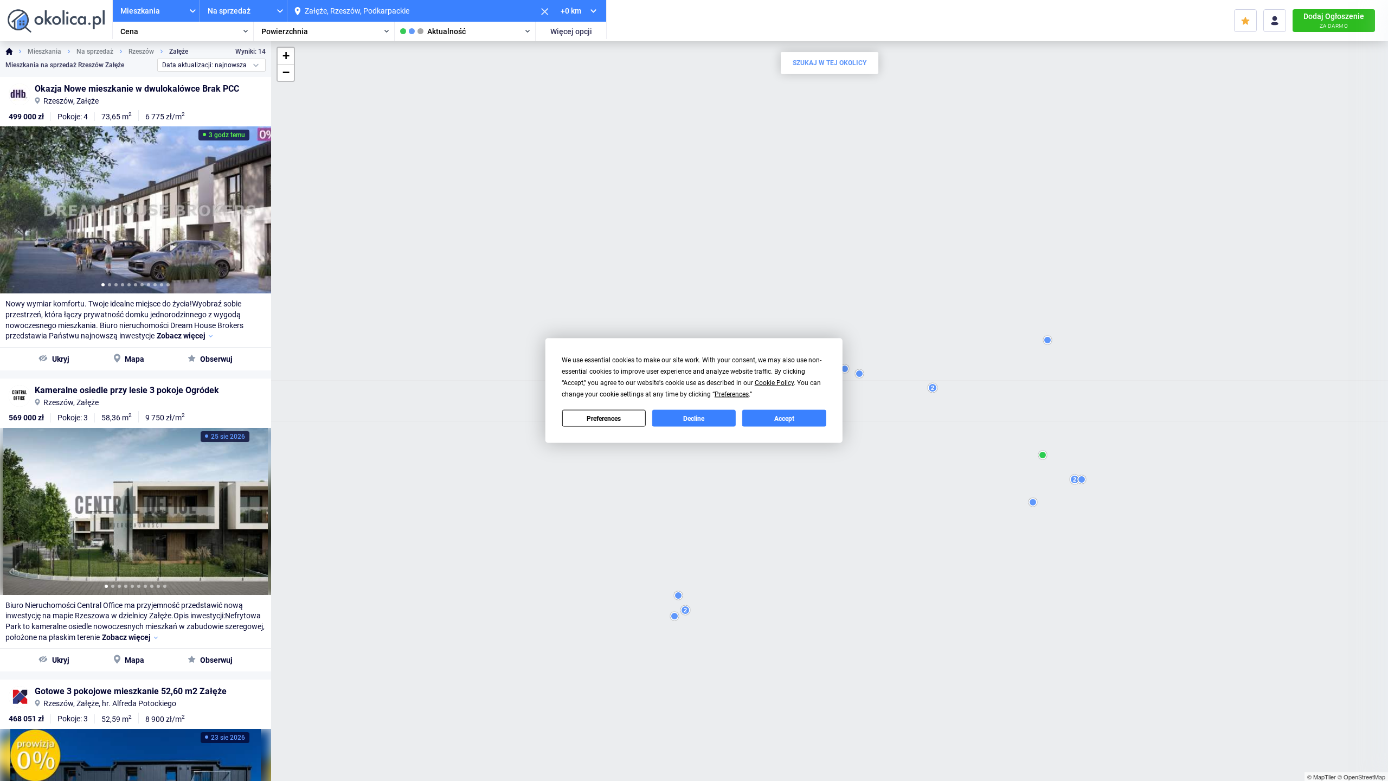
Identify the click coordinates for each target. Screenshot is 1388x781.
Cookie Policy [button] (774, 383)
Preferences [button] (732, 394)
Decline (693, 418)
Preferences (604, 418)
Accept (784, 418)
